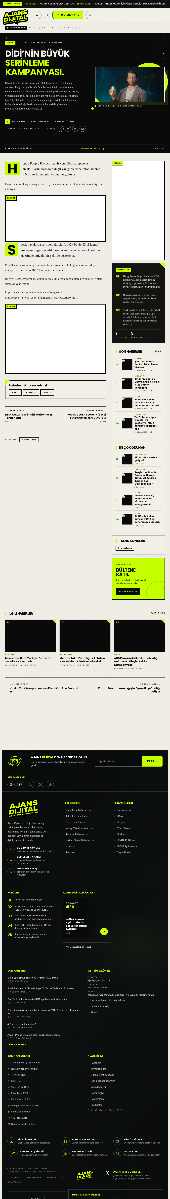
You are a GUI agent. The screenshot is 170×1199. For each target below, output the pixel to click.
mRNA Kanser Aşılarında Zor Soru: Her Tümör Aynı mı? (76, 924)
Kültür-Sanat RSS (20, 1099)
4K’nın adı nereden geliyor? (28, 899)
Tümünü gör (157, 613)
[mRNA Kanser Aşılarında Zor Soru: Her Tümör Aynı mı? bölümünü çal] (104, 931)
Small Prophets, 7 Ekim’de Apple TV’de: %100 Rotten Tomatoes (40, 988)
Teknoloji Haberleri (75, 816)
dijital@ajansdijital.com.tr (100, 980)
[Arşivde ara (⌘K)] (37, 15)
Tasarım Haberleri (75, 834)
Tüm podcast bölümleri (102, 1080)
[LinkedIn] (30, 784)
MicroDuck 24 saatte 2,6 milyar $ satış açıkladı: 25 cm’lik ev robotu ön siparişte (91, 4)
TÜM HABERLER (18, 1044)
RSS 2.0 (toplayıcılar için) (24, 1069)
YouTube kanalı (19, 1118)
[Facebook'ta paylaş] (68, 129)
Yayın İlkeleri (124, 852)
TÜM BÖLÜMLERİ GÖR (86, 947)
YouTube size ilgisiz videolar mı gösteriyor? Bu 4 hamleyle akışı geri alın (33, 917)
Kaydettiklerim (98, 1068)
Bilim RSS (16, 1081)
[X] (40, 784)
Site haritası (96, 1104)
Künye (120, 816)
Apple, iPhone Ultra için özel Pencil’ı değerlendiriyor (34, 1035)
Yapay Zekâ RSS (20, 1087)
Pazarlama (29, 439)
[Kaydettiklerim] (47, 15)
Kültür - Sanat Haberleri (78, 840)
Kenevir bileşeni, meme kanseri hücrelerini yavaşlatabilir (30, 936)
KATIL (152, 761)
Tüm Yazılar (123, 828)
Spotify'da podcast (20, 1111)
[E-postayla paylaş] (82, 129)
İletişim (121, 822)
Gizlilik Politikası (126, 840)
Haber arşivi (97, 1093)
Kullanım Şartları (33, 1178)
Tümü (158, 351)
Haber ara (95, 1062)
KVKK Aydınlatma (127, 846)
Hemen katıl (126, 591)
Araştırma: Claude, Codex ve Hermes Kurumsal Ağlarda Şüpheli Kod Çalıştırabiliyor (34, 908)
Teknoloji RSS (18, 1075)
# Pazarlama (125, 548)
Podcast (70, 852)
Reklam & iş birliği (100, 1006)
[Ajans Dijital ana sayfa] (16, 15)
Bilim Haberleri (74, 822)
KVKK (62, 1178)
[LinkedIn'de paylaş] (75, 129)
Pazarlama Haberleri (77, 810)
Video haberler (98, 1087)
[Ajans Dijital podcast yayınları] (50, 784)
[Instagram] (20, 784)
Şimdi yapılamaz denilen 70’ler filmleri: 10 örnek (32, 977)
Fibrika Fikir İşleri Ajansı (32, 1172)
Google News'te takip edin (25, 1105)
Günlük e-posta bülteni (23, 1124)
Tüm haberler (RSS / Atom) (25, 1062)
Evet (15, 392)
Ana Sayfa (33, 28)
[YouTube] (11, 784)
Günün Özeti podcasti (102, 1074)
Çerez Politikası (14, 1182)
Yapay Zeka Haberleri (77, 828)
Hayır (47, 392)
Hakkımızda (124, 810)
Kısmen (31, 392)
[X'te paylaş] (61, 129)
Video (44, 28)
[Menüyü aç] (89, 15)
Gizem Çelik (18, 122)
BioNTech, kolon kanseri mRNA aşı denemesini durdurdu (32, 927)
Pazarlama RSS (19, 1093)
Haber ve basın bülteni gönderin (107, 1000)
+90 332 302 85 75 (97, 987)
